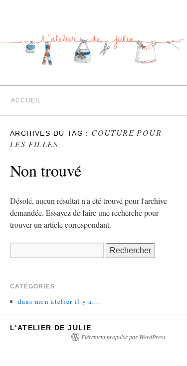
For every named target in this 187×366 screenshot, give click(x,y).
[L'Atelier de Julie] (93, 53)
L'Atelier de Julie (50, 328)
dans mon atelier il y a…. (60, 301)
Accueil (26, 100)
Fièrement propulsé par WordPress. (124, 337)
